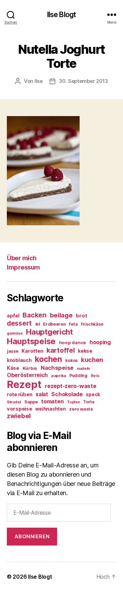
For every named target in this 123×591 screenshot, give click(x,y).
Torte (89, 401)
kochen (48, 359)
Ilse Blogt (61, 14)
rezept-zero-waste (70, 385)
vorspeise (19, 409)
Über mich (22, 258)
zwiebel (19, 415)
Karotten (32, 351)
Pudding (78, 375)
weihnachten (50, 409)
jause (12, 351)
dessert (19, 323)
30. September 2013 (83, 81)
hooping (100, 342)
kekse (85, 351)
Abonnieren (32, 536)
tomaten (52, 401)
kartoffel (60, 350)
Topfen (73, 402)
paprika (58, 375)
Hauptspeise (31, 341)
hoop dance (72, 342)
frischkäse (92, 324)
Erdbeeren (54, 324)
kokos (71, 360)
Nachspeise (57, 367)
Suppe (31, 401)
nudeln (83, 368)
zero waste (81, 409)
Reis (95, 375)
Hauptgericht (49, 331)
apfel (13, 315)
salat (42, 394)
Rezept (24, 384)
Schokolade (66, 394)
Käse (13, 368)
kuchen (92, 359)
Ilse (39, 81)
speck (93, 394)
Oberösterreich (27, 375)
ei (37, 323)
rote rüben (19, 394)
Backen (34, 315)
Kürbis (30, 368)
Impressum (23, 267)
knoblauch (19, 360)
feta (73, 324)
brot (81, 316)
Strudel (14, 402)
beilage (61, 315)
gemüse (15, 333)
